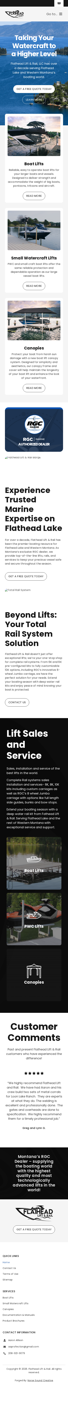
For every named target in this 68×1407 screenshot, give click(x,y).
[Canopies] (34, 302)
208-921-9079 (16, 1353)
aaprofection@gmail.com (23, 1346)
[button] (7, 1100)
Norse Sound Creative (40, 1380)
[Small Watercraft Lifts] (34, 212)
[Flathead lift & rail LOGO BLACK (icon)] (14, 11)
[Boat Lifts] (34, 118)
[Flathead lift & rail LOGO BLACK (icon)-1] (34, 1206)
